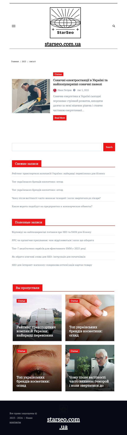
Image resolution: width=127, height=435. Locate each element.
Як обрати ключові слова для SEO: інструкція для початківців (48, 256)
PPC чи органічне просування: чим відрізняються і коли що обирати (53, 240)
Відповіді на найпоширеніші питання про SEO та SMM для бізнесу (51, 232)
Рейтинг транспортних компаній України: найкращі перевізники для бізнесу (58, 173)
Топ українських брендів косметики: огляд (37, 181)
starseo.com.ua (63, 43)
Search (109, 147)
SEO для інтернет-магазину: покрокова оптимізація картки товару (52, 265)
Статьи (58, 74)
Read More (60, 117)
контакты (15, 422)
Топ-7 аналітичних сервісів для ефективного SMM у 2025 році (49, 248)
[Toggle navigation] (13, 26)
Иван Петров (65, 90)
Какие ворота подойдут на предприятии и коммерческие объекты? (52, 206)
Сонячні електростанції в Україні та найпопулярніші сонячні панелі (80, 82)
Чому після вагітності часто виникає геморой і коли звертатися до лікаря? (56, 198)
